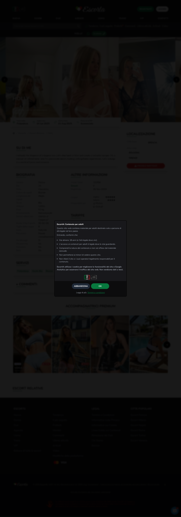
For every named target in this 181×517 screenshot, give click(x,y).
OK (100, 286)
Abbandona (81, 286)
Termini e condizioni (96, 292)
